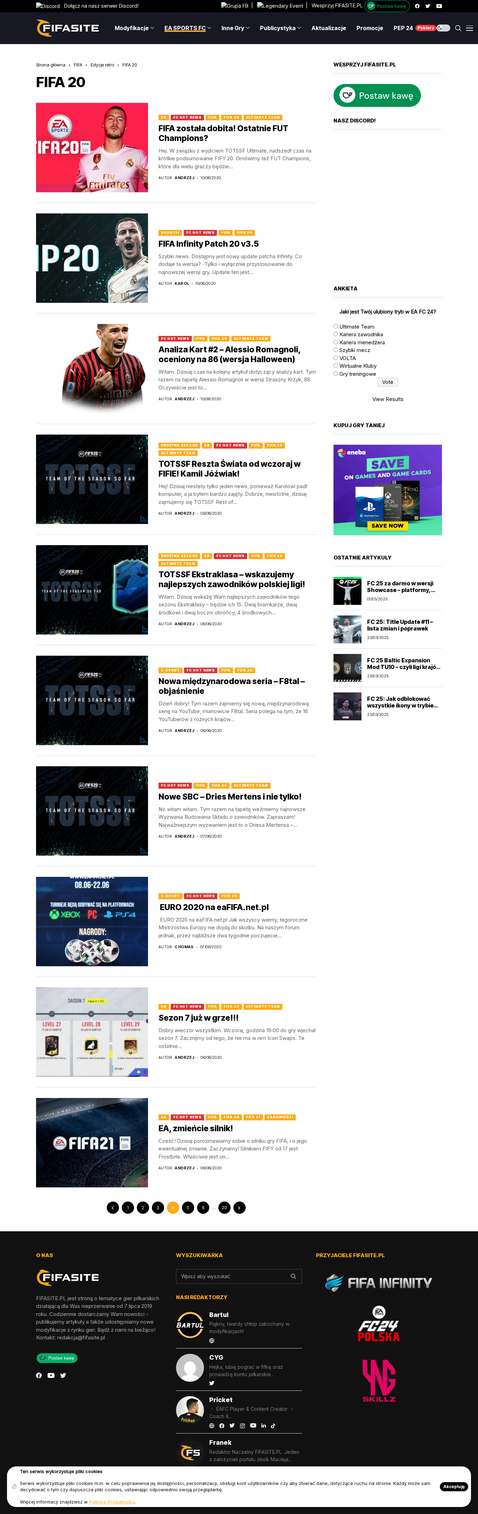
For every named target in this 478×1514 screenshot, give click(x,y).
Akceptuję (454, 1486)
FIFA (78, 65)
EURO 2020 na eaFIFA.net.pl (214, 907)
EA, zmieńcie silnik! (196, 1128)
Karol (182, 283)
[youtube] (439, 6)
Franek (220, 1442)
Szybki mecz (354, 350)
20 (224, 1207)
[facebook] (417, 6)
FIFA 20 (129, 65)
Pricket (221, 1399)
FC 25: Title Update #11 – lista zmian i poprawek (400, 625)
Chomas (184, 947)
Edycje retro (102, 65)
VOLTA (347, 358)
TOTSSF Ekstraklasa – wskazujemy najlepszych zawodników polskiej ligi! (232, 579)
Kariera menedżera (362, 342)
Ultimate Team (263, 117)
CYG (216, 1357)
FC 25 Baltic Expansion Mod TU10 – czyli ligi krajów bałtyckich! (404, 667)
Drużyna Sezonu (179, 445)
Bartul (219, 1314)
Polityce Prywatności (112, 1502)
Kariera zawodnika (361, 334)
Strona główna (50, 65)
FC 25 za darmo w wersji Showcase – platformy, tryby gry (400, 590)
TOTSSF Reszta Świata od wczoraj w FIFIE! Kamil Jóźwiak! (230, 469)
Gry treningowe (357, 374)
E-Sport (170, 670)
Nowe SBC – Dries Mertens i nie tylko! (230, 797)
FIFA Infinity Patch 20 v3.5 (209, 244)
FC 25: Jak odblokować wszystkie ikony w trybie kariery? (400, 705)
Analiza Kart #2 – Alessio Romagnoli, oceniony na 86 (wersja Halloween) (230, 354)
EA (164, 117)
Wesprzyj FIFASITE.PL (337, 5)
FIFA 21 (253, 1117)
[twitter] (428, 6)
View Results (387, 399)
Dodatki (170, 232)
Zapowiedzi (280, 1117)
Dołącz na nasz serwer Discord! (99, 5)
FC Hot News (187, 117)
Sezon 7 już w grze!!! (199, 1018)
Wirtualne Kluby (358, 366)
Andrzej (184, 178)
